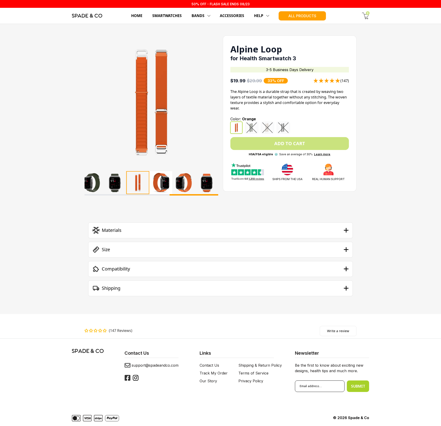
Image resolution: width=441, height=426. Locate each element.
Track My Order (214, 373)
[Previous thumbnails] (90, 183)
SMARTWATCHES (167, 15)
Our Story (208, 381)
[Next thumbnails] (213, 183)
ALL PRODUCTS (302, 16)
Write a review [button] (338, 331)
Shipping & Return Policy (260, 365)
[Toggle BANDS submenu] (208, 16)
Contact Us (209, 365)
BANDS (198, 15)
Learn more (322, 154)
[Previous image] (92, 102)
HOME (136, 15)
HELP (258, 15)
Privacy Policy (250, 381)
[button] (220, 230)
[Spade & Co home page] (87, 15)
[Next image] (210, 102)
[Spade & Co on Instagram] (136, 378)
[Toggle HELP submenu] (267, 16)
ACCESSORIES (232, 15)
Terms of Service (253, 373)
